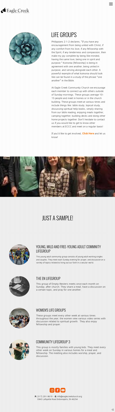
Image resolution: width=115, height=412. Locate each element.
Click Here (88, 133)
